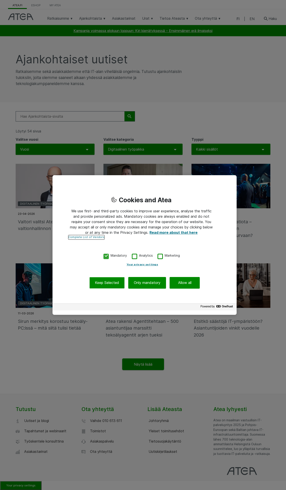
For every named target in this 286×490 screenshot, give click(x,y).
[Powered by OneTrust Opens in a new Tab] (217, 307)
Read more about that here (173, 232)
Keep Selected (107, 283)
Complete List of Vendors (86, 237)
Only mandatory (147, 283)
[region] (145, 245)
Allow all (184, 283)
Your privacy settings (142, 264)
